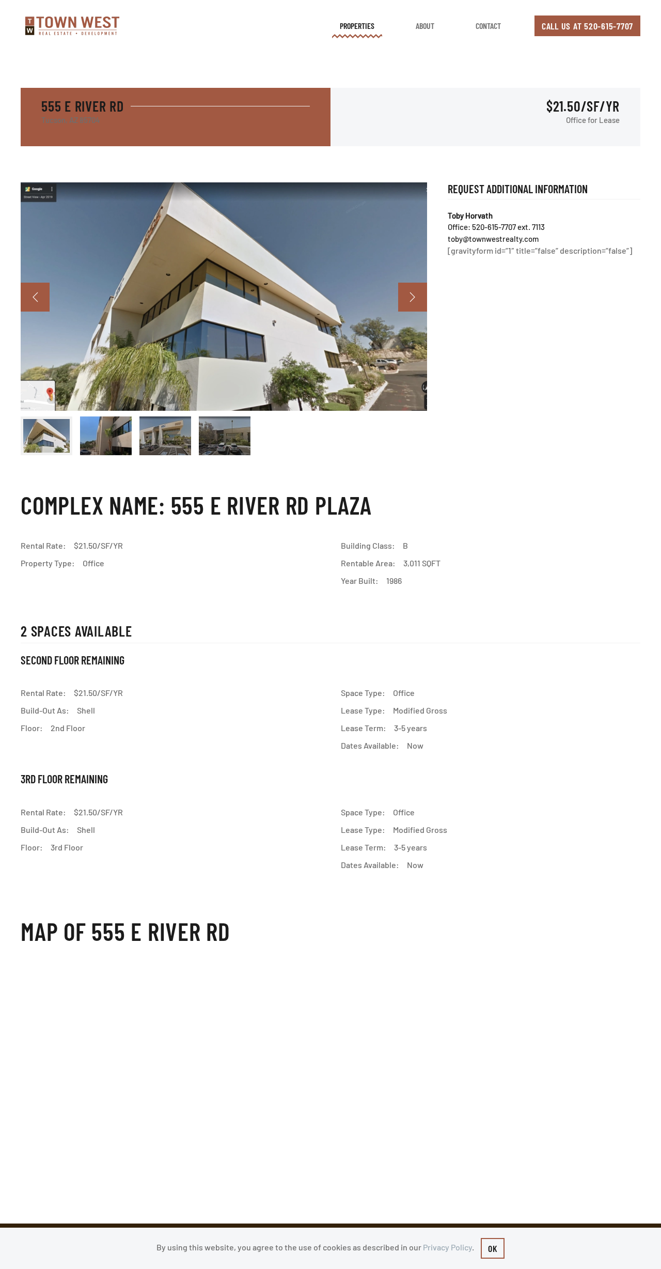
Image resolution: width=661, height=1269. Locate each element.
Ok (493, 1248)
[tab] (46, 435)
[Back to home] (72, 26)
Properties (357, 25)
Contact (488, 25)
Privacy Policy (447, 1247)
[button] (35, 297)
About (425, 25)
